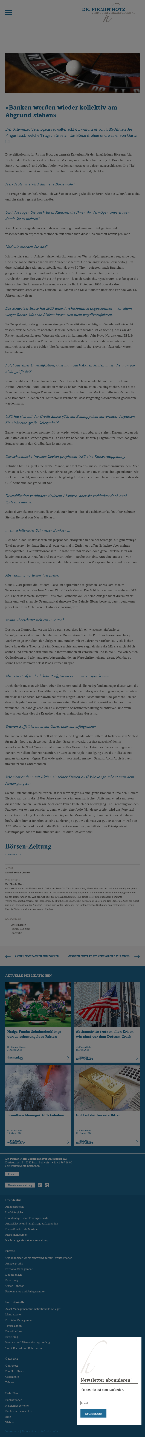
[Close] (136, 1341)
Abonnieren (93, 1413)
